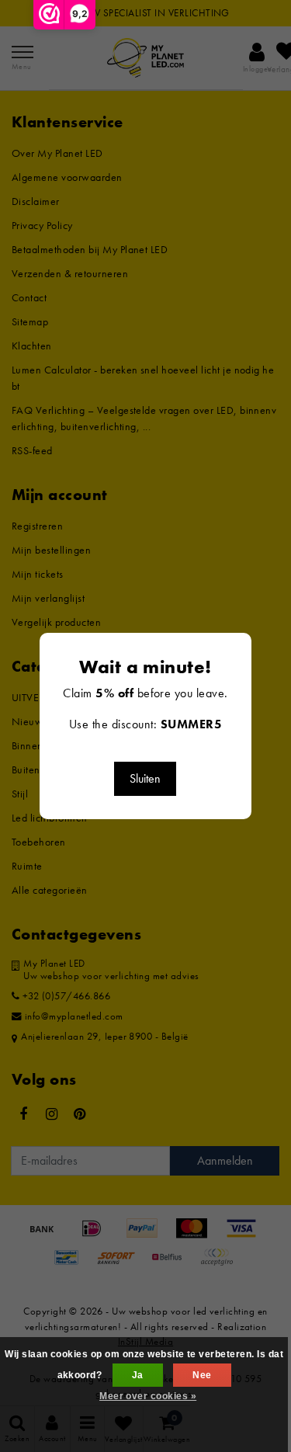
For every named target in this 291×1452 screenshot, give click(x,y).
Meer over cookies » (147, 1396)
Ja (138, 1375)
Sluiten (145, 778)
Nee (201, 1375)
